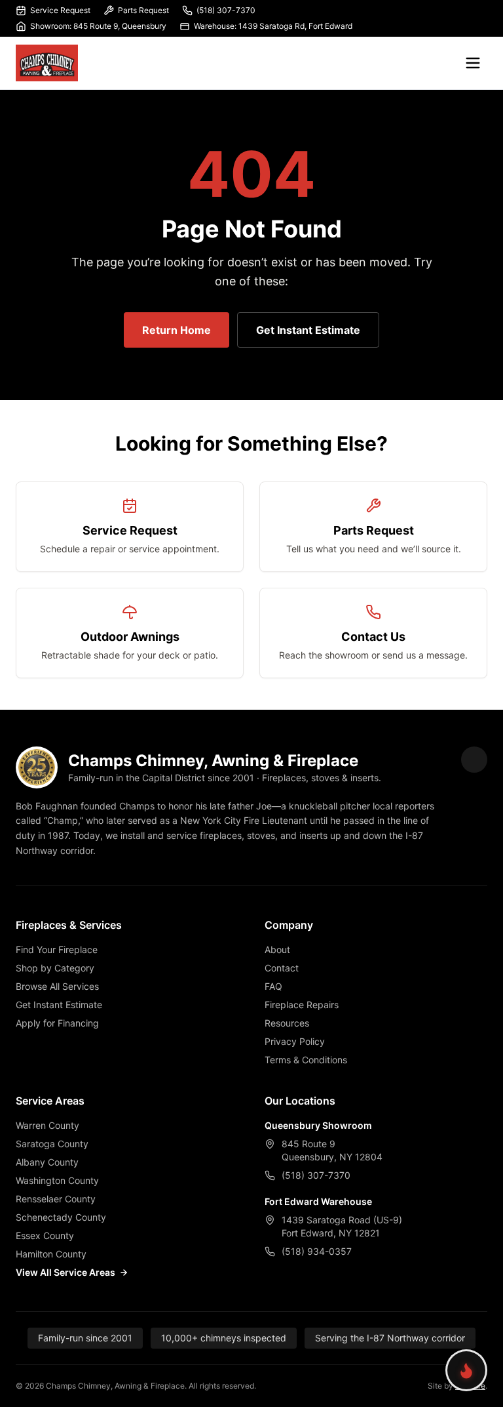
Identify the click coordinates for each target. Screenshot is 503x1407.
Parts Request (143, 10)
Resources (287, 1023)
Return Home (176, 329)
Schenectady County (61, 1217)
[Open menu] (472, 63)
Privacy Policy (295, 1041)
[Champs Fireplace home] (47, 63)
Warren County (47, 1125)
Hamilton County (51, 1253)
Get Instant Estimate (308, 329)
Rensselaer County (56, 1198)
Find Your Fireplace (57, 949)
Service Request (60, 10)
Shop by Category (55, 967)
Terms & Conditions (306, 1059)
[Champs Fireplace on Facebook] (474, 759)
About (277, 949)
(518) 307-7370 (225, 10)
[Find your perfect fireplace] (466, 1370)
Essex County (45, 1235)
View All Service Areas (65, 1272)
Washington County (57, 1180)
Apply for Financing (57, 1023)
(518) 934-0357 (317, 1251)
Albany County (47, 1162)
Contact (282, 967)
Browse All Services (57, 986)
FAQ (273, 986)
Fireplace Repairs (302, 1004)
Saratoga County (52, 1143)
